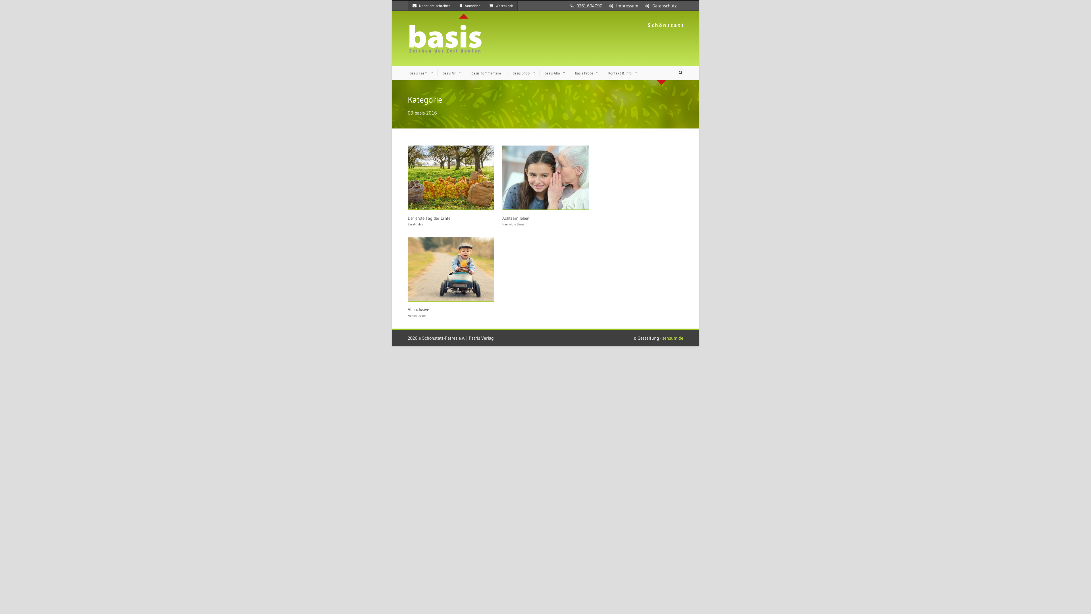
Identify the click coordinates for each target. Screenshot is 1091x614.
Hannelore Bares (513, 224)
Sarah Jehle (415, 224)
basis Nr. (449, 73)
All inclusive (418, 309)
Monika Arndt (417, 316)
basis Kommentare (486, 73)
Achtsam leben (515, 218)
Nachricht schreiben (435, 5)
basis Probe (584, 73)
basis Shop (521, 73)
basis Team (419, 73)
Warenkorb (504, 5)
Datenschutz (664, 6)
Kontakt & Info (620, 73)
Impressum (627, 6)
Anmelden (472, 5)
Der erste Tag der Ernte (429, 218)
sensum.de (672, 338)
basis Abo (552, 73)
